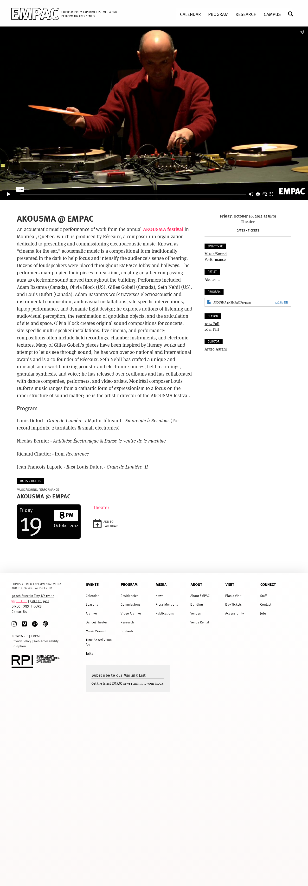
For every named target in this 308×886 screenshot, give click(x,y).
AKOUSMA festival (163, 228)
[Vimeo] (24, 624)
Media (161, 584)
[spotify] (35, 624)
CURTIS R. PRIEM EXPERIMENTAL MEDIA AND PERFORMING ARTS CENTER (36, 586)
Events (92, 584)
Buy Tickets (233, 604)
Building (196, 604)
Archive (91, 613)
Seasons (92, 604)
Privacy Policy (21, 641)
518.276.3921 (39, 601)
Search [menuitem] (292, 14)
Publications (164, 613)
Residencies (129, 595)
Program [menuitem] (218, 14)
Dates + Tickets (248, 230)
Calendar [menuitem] (190, 14)
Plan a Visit (233, 595)
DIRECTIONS (20, 606)
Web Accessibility (45, 641)
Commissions (131, 604)
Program (129, 584)
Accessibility (234, 613)
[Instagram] (14, 624)
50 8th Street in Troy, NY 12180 (33, 595)
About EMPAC (200, 595)
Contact (265, 604)
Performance (215, 259)
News (159, 595)
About (196, 584)
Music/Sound (216, 253)
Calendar (92, 595)
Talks (89, 653)
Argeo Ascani (216, 348)
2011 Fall (212, 329)
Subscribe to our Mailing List (118, 675)
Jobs (263, 613)
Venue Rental (199, 622)
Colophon (19, 646)
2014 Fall (212, 323)
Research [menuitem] (246, 14)
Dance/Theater (96, 622)
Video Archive (131, 613)
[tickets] (13, 601)
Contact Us (19, 611)
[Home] (31, 14)
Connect (268, 584)
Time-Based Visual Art (99, 642)
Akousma (212, 279)
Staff (263, 595)
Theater (101, 507)
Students (127, 631)
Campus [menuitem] (272, 14)
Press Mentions (166, 604)
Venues (195, 613)
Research (127, 622)
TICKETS (21, 601)
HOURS (36, 606)
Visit (229, 584)
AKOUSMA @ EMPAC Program (232, 302)
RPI (26, 636)
